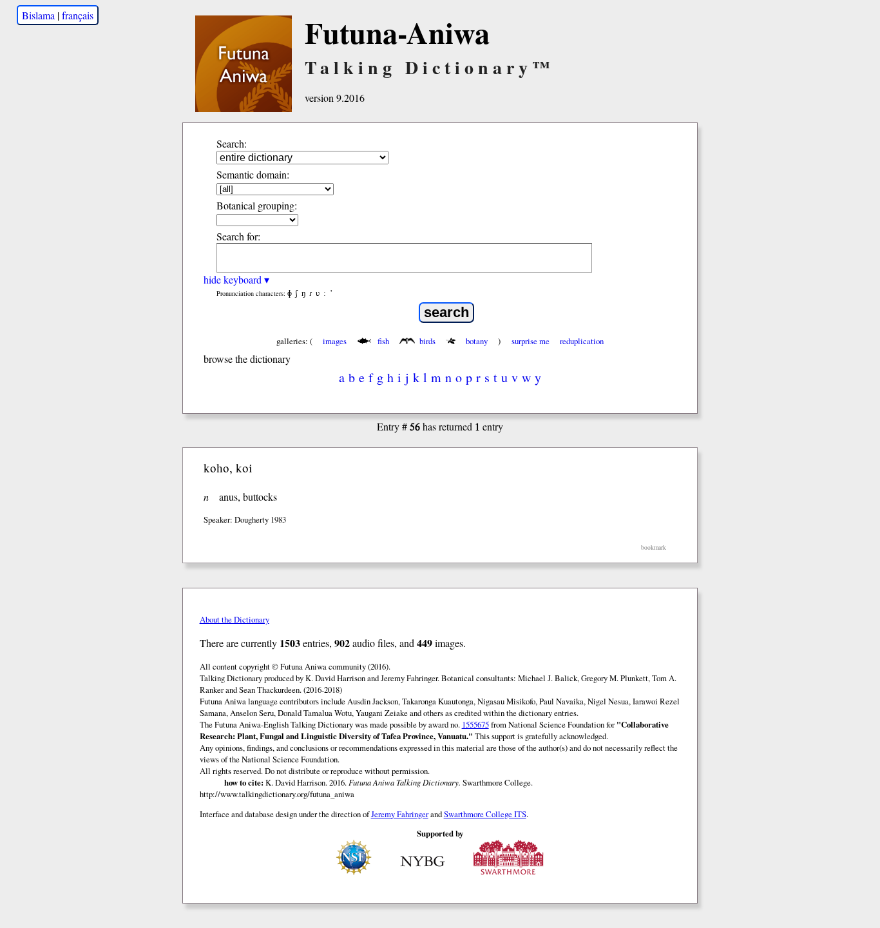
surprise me (531, 341)
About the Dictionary (234, 619)
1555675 (475, 724)
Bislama (38, 15)
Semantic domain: (252, 174)
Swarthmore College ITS (485, 814)
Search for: (238, 236)
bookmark (653, 547)
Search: (231, 143)
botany (477, 341)
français (77, 15)
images (335, 341)
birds (427, 341)
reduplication (582, 341)
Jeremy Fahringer (399, 814)
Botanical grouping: (256, 205)
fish (383, 341)
